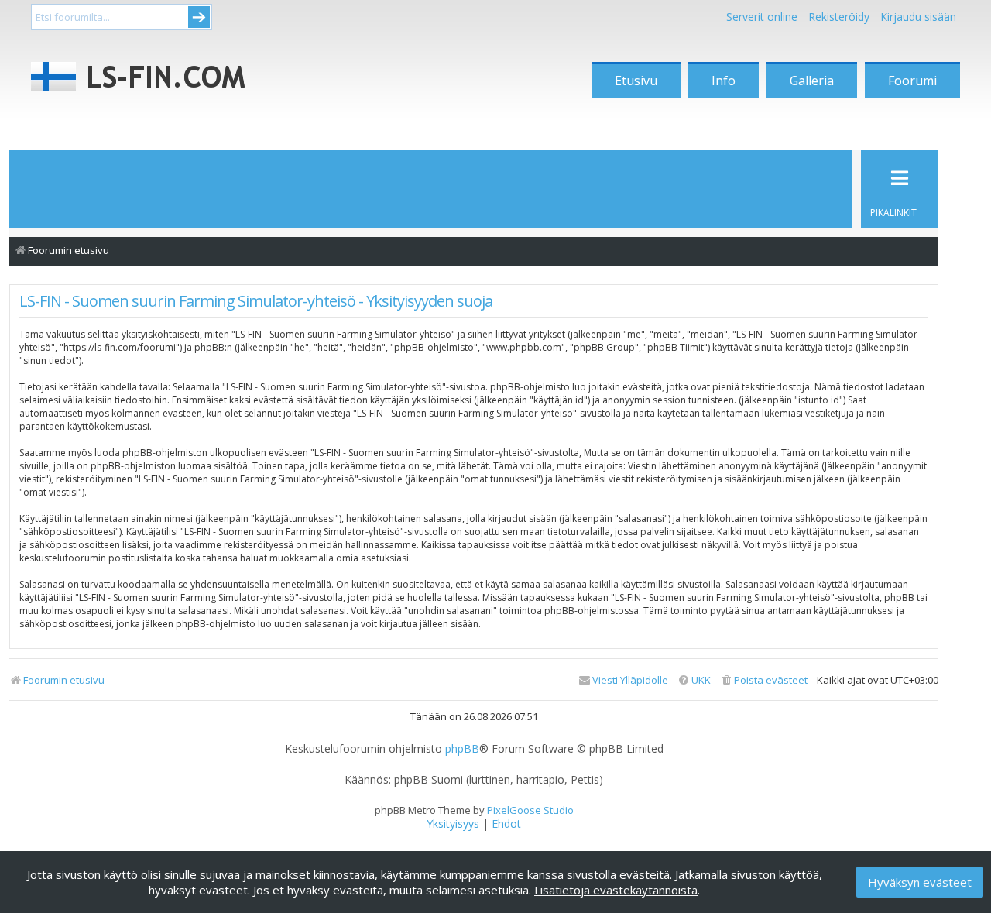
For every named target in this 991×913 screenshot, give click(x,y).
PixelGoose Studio (530, 810)
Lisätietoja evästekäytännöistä (616, 890)
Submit (199, 17)
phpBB (462, 749)
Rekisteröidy (838, 16)
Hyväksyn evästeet (920, 882)
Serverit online (761, 16)
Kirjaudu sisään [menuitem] (918, 16)
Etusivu (636, 80)
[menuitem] (764, 680)
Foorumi (912, 80)
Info (724, 80)
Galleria (812, 80)
